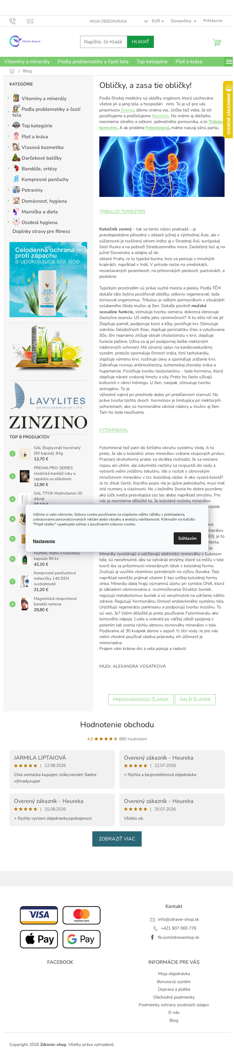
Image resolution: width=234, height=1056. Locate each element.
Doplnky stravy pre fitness (41, 231)
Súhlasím (187, 538)
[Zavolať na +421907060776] (18, 21)
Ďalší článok (195, 699)
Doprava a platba (174, 989)
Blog (173, 1020)
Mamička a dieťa (40, 212)
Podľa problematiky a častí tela (46, 112)
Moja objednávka (108, 21)
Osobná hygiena (40, 222)
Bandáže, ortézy (39, 168)
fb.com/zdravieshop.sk (178, 937)
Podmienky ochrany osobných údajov (174, 1005)
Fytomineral (157, 128)
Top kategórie (37, 125)
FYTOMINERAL (113, 430)
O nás (173, 1012)
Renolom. (161, 116)
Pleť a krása (35, 136)
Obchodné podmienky (174, 997)
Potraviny (32, 190)
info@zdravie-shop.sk (178, 919)
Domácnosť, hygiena (44, 201)
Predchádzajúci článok (141, 699)
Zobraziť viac (117, 839)
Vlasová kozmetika (43, 147)
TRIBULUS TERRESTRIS (122, 211)
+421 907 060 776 (178, 928)
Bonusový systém (174, 982)
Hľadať (140, 42)
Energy (127, 110)
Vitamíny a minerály (44, 98)
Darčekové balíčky (42, 158)
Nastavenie (44, 541)
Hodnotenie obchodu (117, 724)
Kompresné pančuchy (45, 179)
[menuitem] (27, 62)
